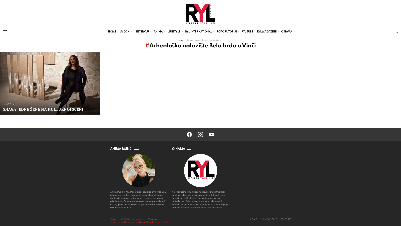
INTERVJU (142, 31)
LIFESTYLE (173, 31)
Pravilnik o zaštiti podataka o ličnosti (128, 222)
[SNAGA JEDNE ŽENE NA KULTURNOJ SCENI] (50, 83)
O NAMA (286, 31)
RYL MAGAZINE (267, 31)
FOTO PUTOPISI (227, 31)
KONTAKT (285, 219)
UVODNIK (126, 31)
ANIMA (158, 31)
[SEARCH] (397, 31)
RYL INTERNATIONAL (198, 31)
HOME (112, 31)
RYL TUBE (247, 31)
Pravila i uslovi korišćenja (159, 222)
